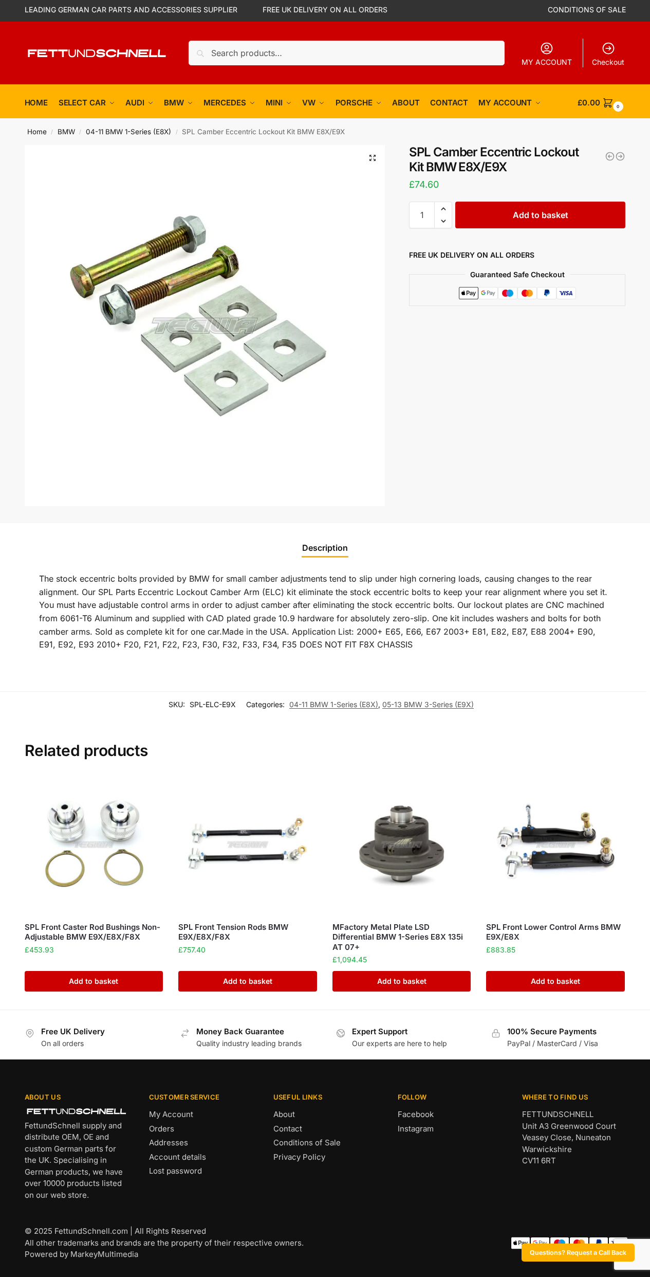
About (284, 1114)
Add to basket (540, 215)
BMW (66, 132)
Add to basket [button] (93, 981)
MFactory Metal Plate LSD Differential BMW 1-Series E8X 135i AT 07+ (397, 937)
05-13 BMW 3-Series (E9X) (428, 704)
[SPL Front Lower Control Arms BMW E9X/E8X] (555, 844)
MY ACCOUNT (547, 62)
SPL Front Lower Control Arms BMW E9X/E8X (553, 932)
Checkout (608, 62)
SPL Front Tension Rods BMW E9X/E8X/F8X (233, 932)
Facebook (416, 1114)
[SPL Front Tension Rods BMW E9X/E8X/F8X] (247, 844)
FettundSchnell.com (91, 1231)
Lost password (175, 1171)
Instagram (416, 1129)
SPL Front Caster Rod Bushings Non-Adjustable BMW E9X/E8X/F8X (92, 932)
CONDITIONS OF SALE (587, 9)
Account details (177, 1157)
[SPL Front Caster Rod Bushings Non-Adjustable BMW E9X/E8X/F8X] (94, 844)
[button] (372, 158)
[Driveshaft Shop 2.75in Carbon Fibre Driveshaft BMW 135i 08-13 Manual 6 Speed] (620, 156)
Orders (161, 1129)
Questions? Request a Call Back (578, 1252)
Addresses (168, 1142)
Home (37, 132)
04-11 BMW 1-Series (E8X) (128, 132)
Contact (287, 1129)
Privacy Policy (299, 1157)
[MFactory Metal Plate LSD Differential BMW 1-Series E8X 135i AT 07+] (401, 844)
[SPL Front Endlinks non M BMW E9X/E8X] (610, 156)
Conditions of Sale (307, 1142)
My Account (171, 1114)
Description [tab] (325, 548)
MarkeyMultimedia (104, 1254)
